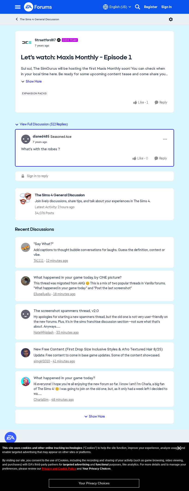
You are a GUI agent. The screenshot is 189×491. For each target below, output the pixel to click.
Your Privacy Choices (94, 483)
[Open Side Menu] (18, 6)
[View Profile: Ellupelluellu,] (25, 281)
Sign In (166, 7)
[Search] (137, 7)
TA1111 (39, 261)
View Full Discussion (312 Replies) (44, 124)
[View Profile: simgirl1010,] (25, 352)
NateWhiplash (44, 332)
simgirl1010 (42, 361)
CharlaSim (41, 400)
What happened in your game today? (64, 378)
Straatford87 (45, 40)
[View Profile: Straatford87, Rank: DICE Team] (26, 42)
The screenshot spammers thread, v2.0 (66, 311)
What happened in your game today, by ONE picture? (77, 277)
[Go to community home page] (38, 7)
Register (150, 7)
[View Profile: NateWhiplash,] (25, 314)
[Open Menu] (171, 19)
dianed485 (41, 136)
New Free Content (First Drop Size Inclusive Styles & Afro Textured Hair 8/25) (98, 349)
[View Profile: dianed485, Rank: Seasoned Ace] (25, 139)
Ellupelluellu (42, 294)
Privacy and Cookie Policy (59, 468)
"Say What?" (43, 244)
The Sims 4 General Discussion (39, 19)
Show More (34, 81)
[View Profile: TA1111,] (25, 247)
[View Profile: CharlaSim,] (25, 381)
